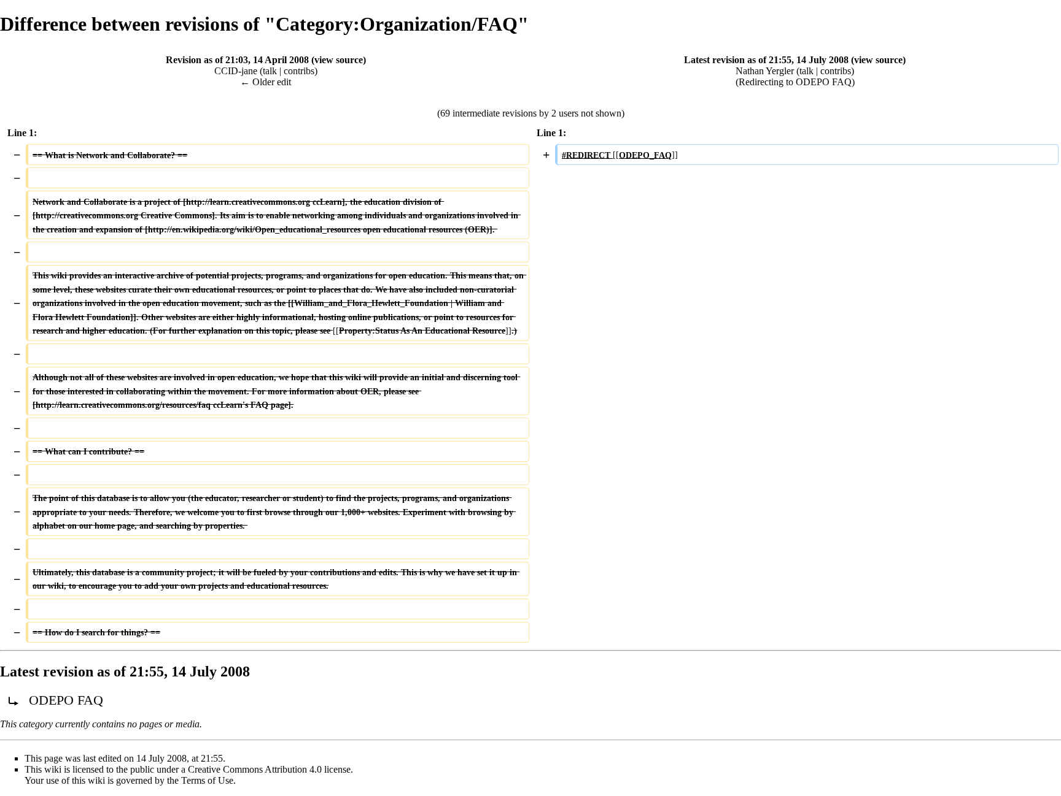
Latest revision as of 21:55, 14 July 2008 (766, 60)
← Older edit (265, 82)
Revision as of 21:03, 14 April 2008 (237, 60)
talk (270, 71)
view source (338, 60)
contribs (299, 71)
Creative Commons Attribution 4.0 (255, 769)
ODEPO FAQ (824, 82)
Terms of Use (207, 780)
